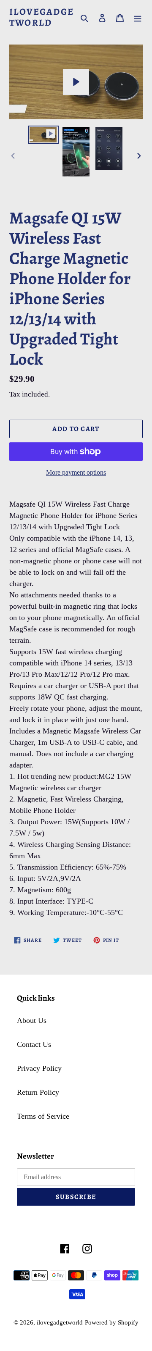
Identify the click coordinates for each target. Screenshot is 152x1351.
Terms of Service (43, 1116)
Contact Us (34, 1044)
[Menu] (138, 17)
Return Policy (38, 1092)
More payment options (76, 472)
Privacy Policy (39, 1068)
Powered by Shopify (111, 1322)
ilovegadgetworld (41, 17)
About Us (31, 1020)
